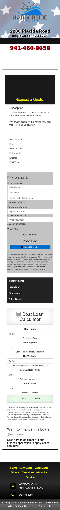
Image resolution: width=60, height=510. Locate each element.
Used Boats (41, 467)
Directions (28, 472)
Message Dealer (31, 246)
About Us (42, 472)
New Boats (25, 467)
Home (13, 467)
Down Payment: (30, 342)
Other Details (15, 299)
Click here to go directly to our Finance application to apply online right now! (28, 443)
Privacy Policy (30, 240)
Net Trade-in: (30, 356)
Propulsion (14, 286)
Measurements (16, 280)
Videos (15, 472)
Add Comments (30, 234)
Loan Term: (30, 383)
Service (30, 477)
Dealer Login (44, 506)
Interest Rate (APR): (30, 369)
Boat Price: (30, 328)
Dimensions (15, 292)
